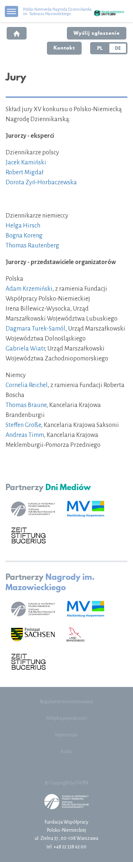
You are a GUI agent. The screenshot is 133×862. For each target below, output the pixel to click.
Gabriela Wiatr (25, 348)
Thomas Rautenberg (32, 245)
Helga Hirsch (23, 225)
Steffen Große (23, 425)
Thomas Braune (26, 405)
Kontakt (64, 47)
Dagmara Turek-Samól (35, 328)
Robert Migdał (25, 172)
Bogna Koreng (24, 235)
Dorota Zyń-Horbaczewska (41, 182)
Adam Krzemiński (29, 288)
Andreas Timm (25, 435)
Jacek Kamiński (26, 162)
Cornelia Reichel (27, 385)
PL (100, 48)
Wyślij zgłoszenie (97, 33)
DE (118, 48)
